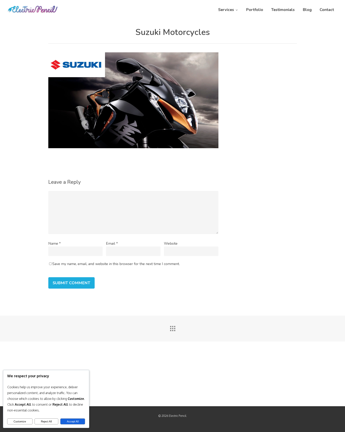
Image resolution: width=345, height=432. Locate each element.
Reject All (46, 421)
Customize (20, 421)
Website (170, 243)
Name (54, 243)
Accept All (73, 421)
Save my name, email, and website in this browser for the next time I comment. (116, 263)
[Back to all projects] (172, 328)
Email (112, 243)
